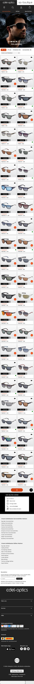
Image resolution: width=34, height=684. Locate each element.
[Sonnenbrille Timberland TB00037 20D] (25, 79)
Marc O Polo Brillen (6, 551)
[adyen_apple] (18, 626)
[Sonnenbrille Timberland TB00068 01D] (9, 313)
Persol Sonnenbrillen (6, 525)
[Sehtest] (4, 7)
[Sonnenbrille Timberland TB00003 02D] (9, 457)
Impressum (22, 674)
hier (23, 583)
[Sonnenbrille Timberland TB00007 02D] (25, 439)
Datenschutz (15, 674)
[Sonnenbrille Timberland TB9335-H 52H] (25, 403)
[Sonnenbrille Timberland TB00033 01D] (25, 97)
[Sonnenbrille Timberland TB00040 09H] (9, 151)
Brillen (18, 11)
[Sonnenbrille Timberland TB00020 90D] (25, 187)
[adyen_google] (21, 626)
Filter (4, 49)
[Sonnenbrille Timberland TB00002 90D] (9, 187)
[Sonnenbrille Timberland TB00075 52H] (25, 205)
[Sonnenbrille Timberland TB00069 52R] (9, 331)
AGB (10, 674)
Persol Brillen (4, 555)
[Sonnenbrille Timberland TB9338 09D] (25, 169)
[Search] (13, 7)
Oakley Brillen (5, 547)
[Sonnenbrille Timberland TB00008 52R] (25, 457)
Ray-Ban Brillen (5, 546)
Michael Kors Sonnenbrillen (8, 532)
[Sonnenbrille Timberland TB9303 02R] (9, 97)
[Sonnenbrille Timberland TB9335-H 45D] (9, 133)
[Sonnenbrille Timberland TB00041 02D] (9, 421)
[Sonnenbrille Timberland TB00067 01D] (9, 295)
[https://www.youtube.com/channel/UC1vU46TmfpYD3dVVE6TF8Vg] (28, 649)
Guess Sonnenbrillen (6, 534)
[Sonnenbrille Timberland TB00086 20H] (25, 241)
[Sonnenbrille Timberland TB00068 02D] (9, 79)
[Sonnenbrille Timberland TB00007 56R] (25, 331)
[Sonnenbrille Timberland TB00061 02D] (25, 349)
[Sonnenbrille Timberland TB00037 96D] (9, 367)
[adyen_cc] (2, 626)
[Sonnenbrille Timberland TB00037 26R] (25, 151)
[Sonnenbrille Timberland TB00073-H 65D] (25, 475)
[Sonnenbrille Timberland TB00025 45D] (9, 385)
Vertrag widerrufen (17, 671)
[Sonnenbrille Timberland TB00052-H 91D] (9, 205)
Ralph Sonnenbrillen (6, 536)
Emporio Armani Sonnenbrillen (9, 530)
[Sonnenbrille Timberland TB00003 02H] (25, 115)
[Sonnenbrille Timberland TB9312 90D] (25, 133)
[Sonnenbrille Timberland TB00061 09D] (25, 259)
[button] (8, 2)
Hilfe (2, 615)
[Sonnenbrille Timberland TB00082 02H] (9, 241)
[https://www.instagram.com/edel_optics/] (25, 649)
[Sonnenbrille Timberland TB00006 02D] (25, 385)
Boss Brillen (4, 559)
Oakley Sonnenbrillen (7, 523)
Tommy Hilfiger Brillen (7, 561)
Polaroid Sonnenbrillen (7, 529)
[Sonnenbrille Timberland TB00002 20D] (9, 403)
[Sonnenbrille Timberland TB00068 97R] (9, 439)
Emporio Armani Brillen (7, 553)
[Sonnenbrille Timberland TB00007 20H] (9, 169)
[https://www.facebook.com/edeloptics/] (21, 649)
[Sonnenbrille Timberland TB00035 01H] (9, 475)
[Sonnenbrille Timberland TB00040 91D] (9, 223)
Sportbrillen (28, 11)
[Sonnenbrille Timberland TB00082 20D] (9, 349)
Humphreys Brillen (6, 549)
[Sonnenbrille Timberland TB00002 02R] (9, 277)
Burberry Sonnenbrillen (7, 538)
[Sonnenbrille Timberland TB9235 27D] (25, 61)
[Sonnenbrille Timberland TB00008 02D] (25, 223)
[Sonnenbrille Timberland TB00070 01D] (25, 421)
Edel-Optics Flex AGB (17, 676)
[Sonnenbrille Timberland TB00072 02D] (9, 259)
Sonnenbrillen (6, 11)
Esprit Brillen (4, 563)
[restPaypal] (13, 626)
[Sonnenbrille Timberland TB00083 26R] (25, 295)
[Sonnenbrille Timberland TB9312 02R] (9, 115)
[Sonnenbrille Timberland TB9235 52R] (9, 61)
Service (3, 608)
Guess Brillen (4, 557)
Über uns (3, 601)
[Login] (21, 7)
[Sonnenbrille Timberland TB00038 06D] (25, 367)
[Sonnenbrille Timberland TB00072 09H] (25, 277)
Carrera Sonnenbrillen (7, 527)
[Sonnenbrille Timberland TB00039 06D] (25, 313)
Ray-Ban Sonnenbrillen (7, 521)
